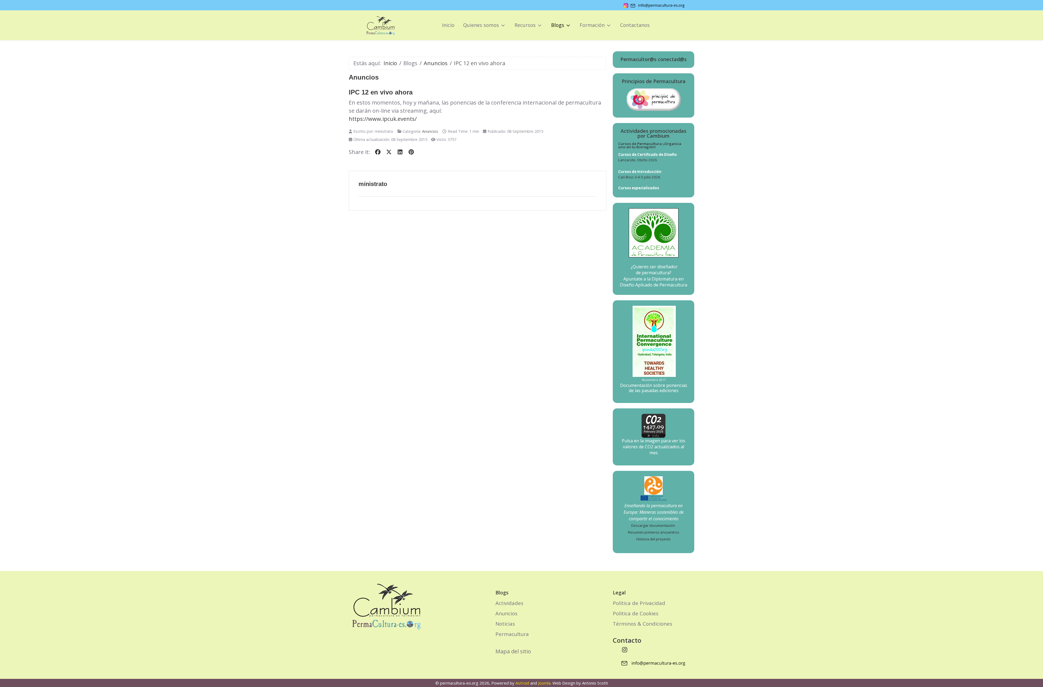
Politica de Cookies (635, 613)
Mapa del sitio (513, 651)
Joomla (544, 683)
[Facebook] (377, 152)
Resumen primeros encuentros (653, 532)
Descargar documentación (653, 525)
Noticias (505, 623)
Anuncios (430, 131)
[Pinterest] (411, 152)
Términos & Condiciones (642, 623)
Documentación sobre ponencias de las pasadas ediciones (653, 387)
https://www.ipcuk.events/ (383, 118)
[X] (388, 152)
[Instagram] (625, 649)
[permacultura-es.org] (373, 25)
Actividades (509, 603)
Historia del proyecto (653, 539)
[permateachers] (653, 485)
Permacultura (512, 634)
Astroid (522, 683)
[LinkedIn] (400, 152)
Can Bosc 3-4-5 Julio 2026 (639, 177)
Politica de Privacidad (639, 603)
